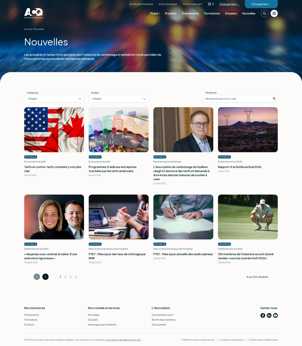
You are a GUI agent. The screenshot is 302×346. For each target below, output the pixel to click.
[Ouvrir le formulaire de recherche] (264, 13)
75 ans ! (154, 13)
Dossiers (231, 13)
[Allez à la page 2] (45, 277)
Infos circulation (168, 4)
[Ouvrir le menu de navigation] (274, 13)
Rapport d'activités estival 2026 (239, 167)
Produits (170, 13)
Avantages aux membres (102, 324)
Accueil (28, 29)
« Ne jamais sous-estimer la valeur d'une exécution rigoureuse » (50, 256)
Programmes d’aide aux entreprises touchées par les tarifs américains (113, 169)
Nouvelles (248, 13)
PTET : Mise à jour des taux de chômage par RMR (117, 256)
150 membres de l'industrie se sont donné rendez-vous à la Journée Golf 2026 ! (246, 256)
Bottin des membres (141, 4)
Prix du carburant (192, 4)
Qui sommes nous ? (163, 314)
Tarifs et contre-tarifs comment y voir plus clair (52, 169)
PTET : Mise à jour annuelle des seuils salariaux (183, 254)
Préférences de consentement (198, 339)
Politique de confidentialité (263, 339)
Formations (212, 13)
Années (95, 92)
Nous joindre (159, 324)
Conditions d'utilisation (232, 339)
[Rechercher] (274, 98)
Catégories (33, 92)
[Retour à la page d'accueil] (40, 13)
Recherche (211, 92)
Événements (190, 13)
